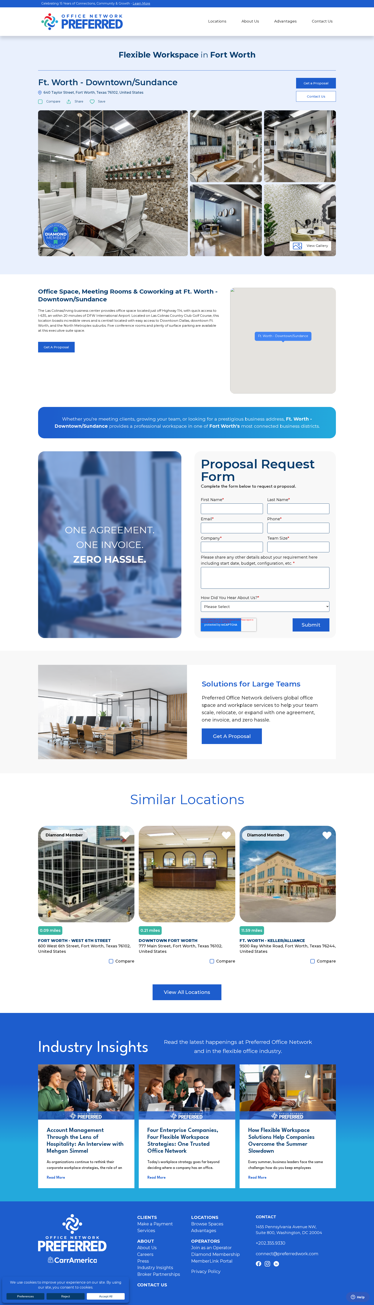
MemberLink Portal (211, 1261)
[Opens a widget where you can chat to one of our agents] (358, 1297)
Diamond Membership (215, 1254)
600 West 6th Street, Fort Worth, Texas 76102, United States (84, 949)
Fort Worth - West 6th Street (74, 940)
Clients (147, 1217)
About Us (250, 21)
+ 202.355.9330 (271, 1243)
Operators (205, 1241)
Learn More (141, 3)
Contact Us (322, 21)
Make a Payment (155, 1223)
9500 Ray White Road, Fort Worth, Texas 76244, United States (288, 949)
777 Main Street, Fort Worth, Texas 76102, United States (180, 949)
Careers (145, 1254)
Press (143, 1261)
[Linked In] (276, 1263)
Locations (217, 21)
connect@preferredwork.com (287, 1253)
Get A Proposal (56, 347)
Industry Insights (155, 1267)
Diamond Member (56, 236)
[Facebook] (258, 1263)
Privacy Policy (206, 1271)
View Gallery (317, 246)
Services (146, 1230)
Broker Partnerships (158, 1274)
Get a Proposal (316, 83)
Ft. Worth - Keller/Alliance (272, 940)
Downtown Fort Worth (168, 940)
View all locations (187, 992)
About (145, 1241)
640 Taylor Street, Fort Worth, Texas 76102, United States (93, 92)
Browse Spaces (207, 1223)
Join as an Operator (211, 1247)
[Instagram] (267, 1263)
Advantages (285, 21)
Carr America (72, 1260)
